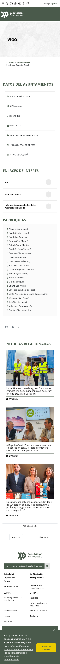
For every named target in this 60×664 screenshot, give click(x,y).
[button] (54, 629)
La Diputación (36, 574)
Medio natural (10, 610)
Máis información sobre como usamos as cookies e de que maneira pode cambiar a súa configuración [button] (18, 653)
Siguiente (43, 537)
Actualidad (9, 574)
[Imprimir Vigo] (6, 327)
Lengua (7, 616)
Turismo (34, 616)
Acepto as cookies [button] (46, 648)
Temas (7, 581)
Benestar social (11, 586)
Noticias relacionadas (28, 343)
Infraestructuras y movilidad (38, 604)
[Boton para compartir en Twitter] (18, 327)
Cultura (7, 592)
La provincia (9, 577)
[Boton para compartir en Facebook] (13, 327)
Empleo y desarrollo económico (13, 598)
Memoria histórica (38, 610)
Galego (47, 3)
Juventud (8, 621)
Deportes (34, 592)
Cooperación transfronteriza (37, 586)
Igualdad (34, 597)
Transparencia (37, 577)
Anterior (16, 537)
